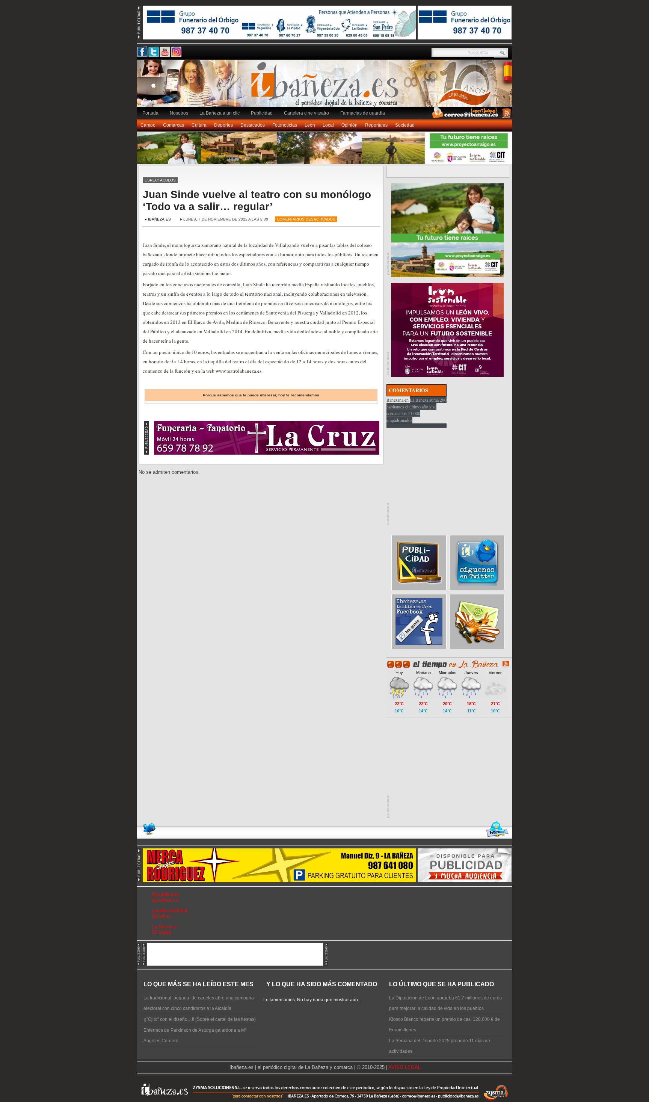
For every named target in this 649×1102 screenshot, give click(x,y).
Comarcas (173, 125)
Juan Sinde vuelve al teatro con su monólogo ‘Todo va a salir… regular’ (257, 200)
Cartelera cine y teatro (306, 113)
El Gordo (161, 932)
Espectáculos (160, 180)
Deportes (223, 125)
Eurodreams (165, 900)
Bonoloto (161, 916)
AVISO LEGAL (404, 1067)
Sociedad (405, 125)
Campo (147, 125)
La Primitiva (165, 927)
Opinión (349, 125)
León (310, 125)
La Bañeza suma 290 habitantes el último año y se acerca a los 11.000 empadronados (416, 410)
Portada (150, 113)
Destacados (252, 125)
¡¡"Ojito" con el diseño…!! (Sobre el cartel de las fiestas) (199, 1019)
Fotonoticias (284, 125)
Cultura (199, 125)
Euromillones (166, 894)
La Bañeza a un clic (219, 113)
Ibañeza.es (326, 87)
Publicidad (262, 113)
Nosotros (179, 113)
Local (328, 125)
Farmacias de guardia (362, 113)
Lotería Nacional (169, 910)
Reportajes (376, 125)
